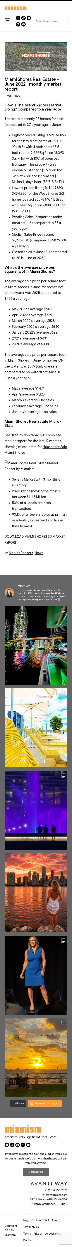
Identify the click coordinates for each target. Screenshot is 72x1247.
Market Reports (21, 553)
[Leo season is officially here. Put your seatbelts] (36, 892)
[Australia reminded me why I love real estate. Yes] (36, 975)
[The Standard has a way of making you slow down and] (36, 727)
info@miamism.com (54, 1195)
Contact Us (36, 1172)
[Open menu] (7, 21)
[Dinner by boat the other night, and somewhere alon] (36, 645)
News (39, 553)
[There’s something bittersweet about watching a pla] (36, 1057)
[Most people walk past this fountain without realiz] (36, 810)
